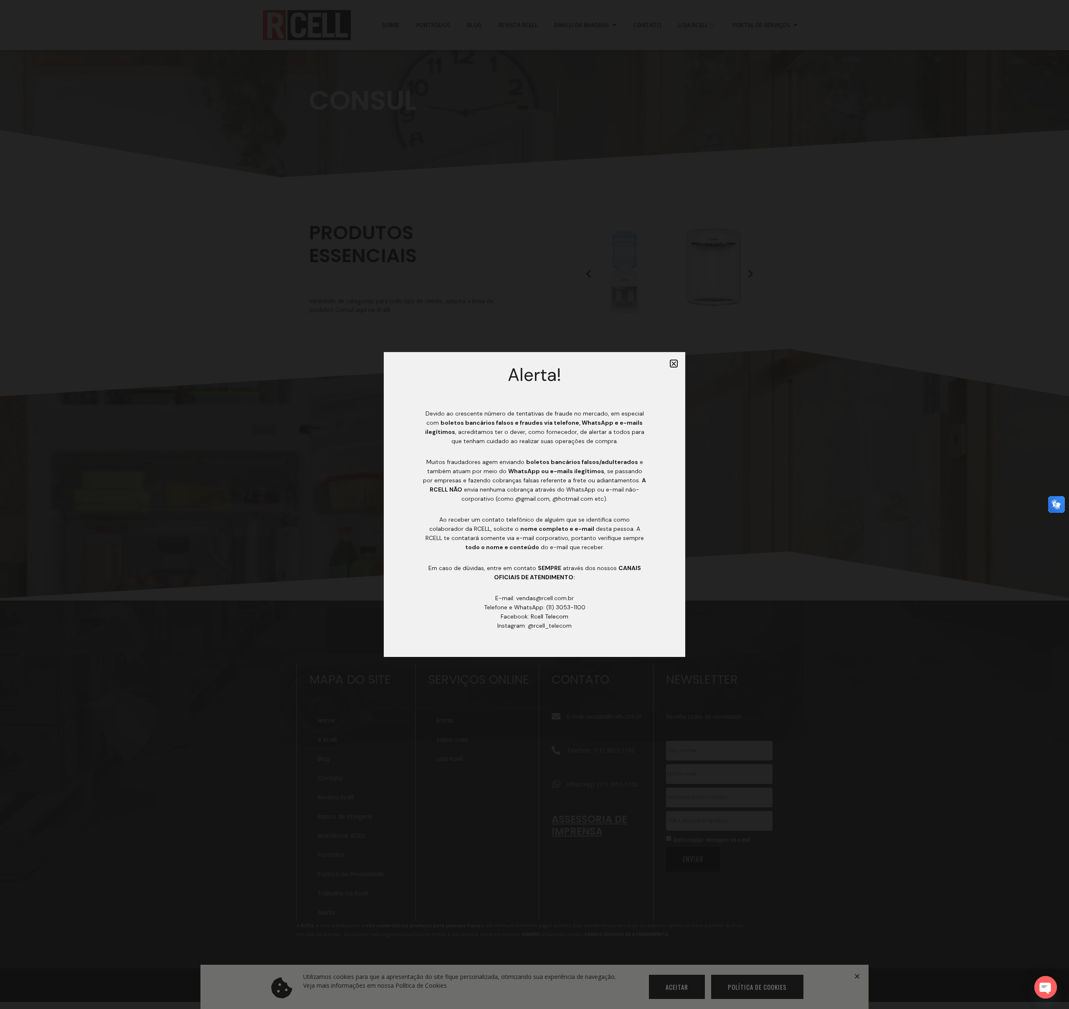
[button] (674, 363)
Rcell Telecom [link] (549, 616)
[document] (534, 504)
